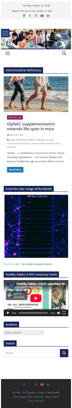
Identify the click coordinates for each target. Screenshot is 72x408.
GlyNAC (31, 139)
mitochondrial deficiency (18, 143)
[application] (36, 298)
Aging (12, 139)
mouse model (38, 143)
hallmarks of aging (44, 139)
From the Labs (12, 264)
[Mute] (58, 313)
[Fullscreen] (64, 313)
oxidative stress (53, 143)
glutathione (21, 139)
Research (11, 147)
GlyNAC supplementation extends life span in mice (31, 126)
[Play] (8, 313)
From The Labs (14, 117)
